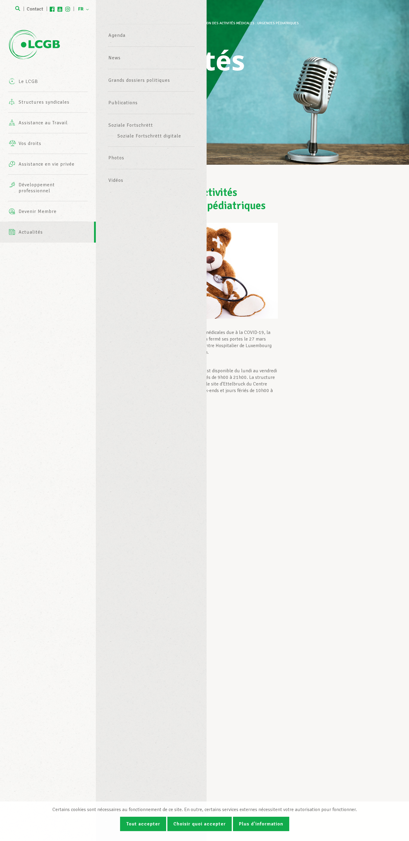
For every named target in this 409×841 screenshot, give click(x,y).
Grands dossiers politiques (139, 80)
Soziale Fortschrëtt (130, 125)
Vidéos (115, 180)
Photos (116, 158)
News (114, 58)
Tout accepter (143, 824)
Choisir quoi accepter (199, 824)
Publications (123, 103)
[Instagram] (67, 9)
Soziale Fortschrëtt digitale (149, 136)
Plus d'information (261, 824)
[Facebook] (52, 9)
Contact (35, 9)
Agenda (116, 35)
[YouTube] (59, 9)
